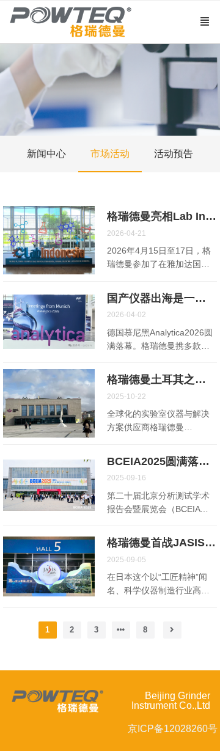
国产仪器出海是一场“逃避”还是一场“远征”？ (161, 298)
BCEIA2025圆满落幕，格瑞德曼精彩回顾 (161, 461)
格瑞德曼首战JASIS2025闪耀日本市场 (161, 543)
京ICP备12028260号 (173, 729)
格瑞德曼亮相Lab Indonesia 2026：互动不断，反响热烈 (161, 216)
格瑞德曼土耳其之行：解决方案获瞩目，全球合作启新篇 (161, 379)
